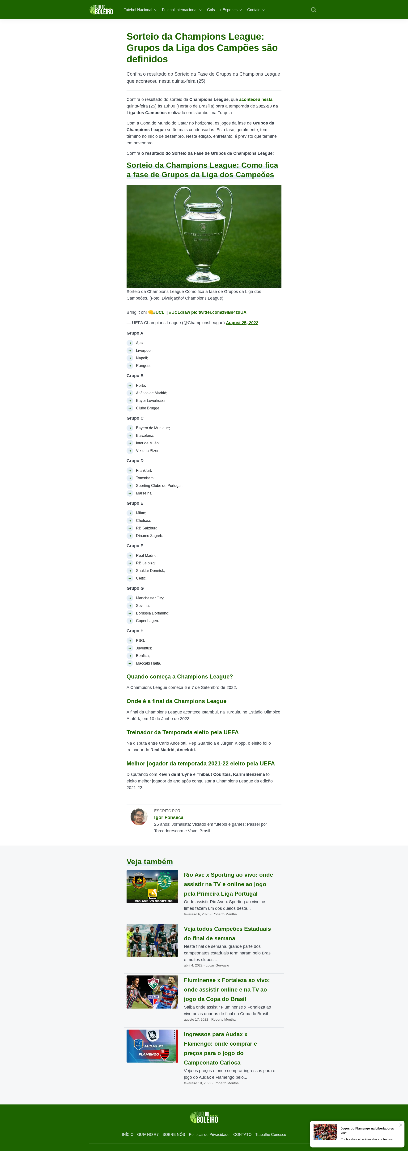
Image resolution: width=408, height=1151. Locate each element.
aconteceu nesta (255, 99)
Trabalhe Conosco (270, 1135)
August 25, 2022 (242, 322)
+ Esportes (229, 10)
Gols (211, 10)
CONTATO (242, 1135)
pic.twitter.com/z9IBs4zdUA (218, 312)
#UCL (158, 312)
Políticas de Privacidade (209, 1135)
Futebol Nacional (137, 10)
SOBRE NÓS (173, 1135)
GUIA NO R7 (148, 1135)
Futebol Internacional (179, 10)
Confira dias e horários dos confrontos (367, 1139)
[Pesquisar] (313, 10)
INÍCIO (127, 1135)
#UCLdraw (179, 312)
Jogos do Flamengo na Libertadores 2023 (367, 1131)
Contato (253, 10)
